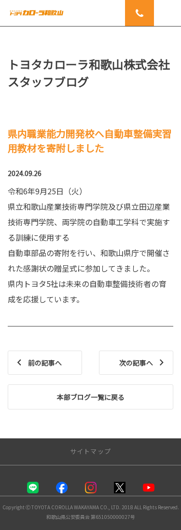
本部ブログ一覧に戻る (91, 397)
